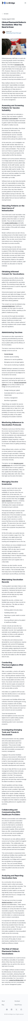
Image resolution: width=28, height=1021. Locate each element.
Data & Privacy (18, 1004)
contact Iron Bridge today (16, 980)
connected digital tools (8, 306)
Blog (3, 1004)
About (3, 1001)
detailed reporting (7, 902)
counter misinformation (11, 223)
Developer (17, 1001)
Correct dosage (8, 354)
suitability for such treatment (10, 118)
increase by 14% (19, 64)
